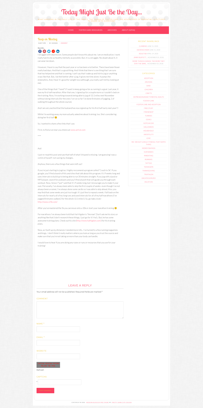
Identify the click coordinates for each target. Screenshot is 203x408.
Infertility (149, 134)
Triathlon (148, 174)
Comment (42, 299)
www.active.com (78, 130)
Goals (148, 119)
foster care (148, 101)
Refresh (40, 370)
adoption (148, 78)
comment (64, 43)
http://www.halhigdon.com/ (89, 220)
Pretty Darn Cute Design (122, 402)
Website (42, 351)
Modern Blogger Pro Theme (97, 402)
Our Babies (148, 152)
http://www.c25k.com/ (47, 202)
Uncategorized (149, 178)
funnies (148, 116)
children (148, 89)
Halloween (149, 127)
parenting (148, 156)
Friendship (148, 112)
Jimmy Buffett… (140, 57)
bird (149, 86)
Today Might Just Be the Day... (101, 11)
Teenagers (148, 167)
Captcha (42, 377)
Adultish (143, 54)
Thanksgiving (148, 171)
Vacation (148, 182)
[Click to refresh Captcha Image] (48, 365)
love (148, 138)
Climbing (143, 46)
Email (41, 337)
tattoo (148, 163)
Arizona (148, 82)
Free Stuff (148, 108)
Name (40, 324)
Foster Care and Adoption (149, 104)
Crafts (149, 93)
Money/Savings (148, 148)
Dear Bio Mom (143, 50)
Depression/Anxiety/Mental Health (148, 97)
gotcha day (148, 123)
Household (148, 131)
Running (148, 159)
